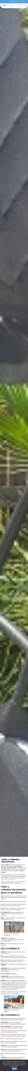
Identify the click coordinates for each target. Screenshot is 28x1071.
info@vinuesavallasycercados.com (17, 1)
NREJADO (3, 1034)
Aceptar (14, 1068)
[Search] (20, 5)
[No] (25, 1065)
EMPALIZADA (4, 1030)
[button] (25, 5)
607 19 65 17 (14, 2)
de (7, 879)
